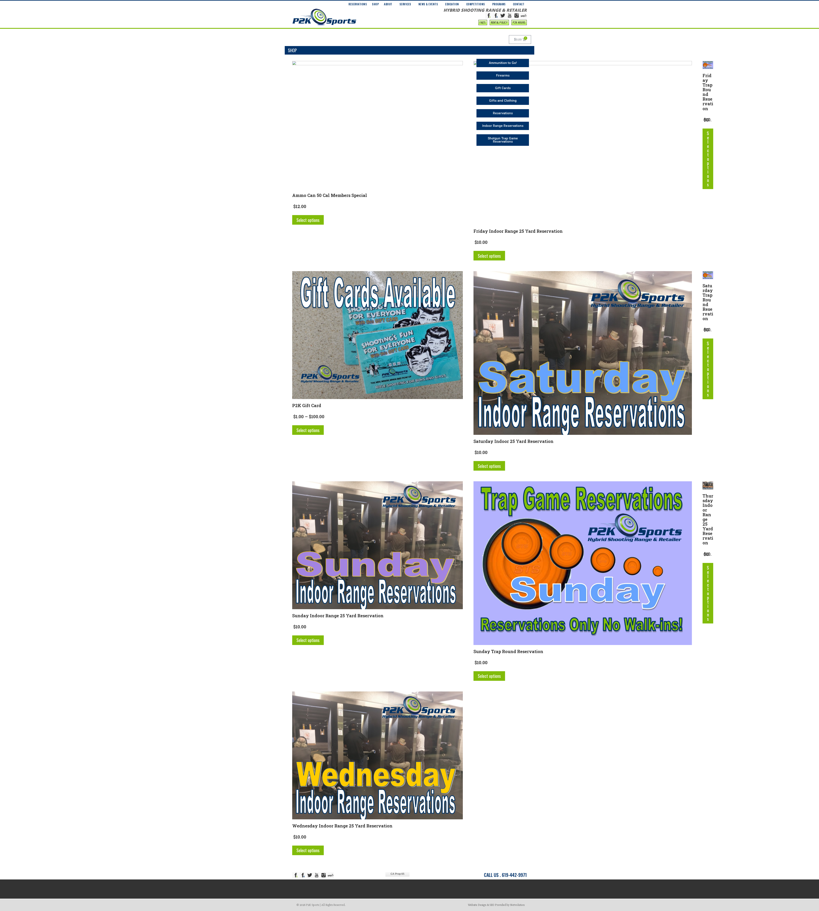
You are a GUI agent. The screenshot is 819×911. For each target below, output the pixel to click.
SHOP (375, 4)
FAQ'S (483, 22)
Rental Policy (499, 22)
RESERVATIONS (358, 4)
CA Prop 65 (397, 873)
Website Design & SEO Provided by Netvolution (496, 905)
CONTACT (518, 4)
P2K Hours (519, 22)
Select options (307, 220)
